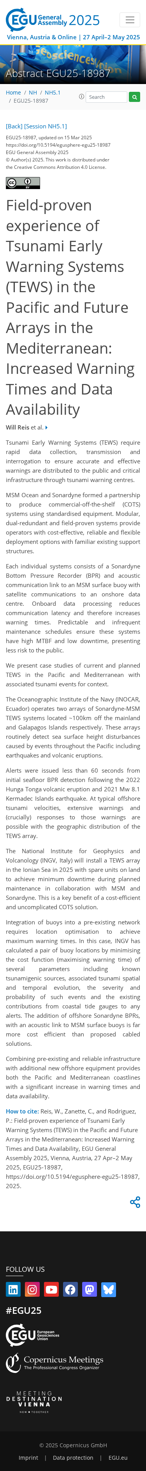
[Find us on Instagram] (32, 1291)
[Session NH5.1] (45, 126)
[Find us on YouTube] (51, 1291)
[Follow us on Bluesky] (108, 1291)
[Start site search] (134, 97)
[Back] (14, 126)
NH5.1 (53, 92)
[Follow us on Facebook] (70, 1291)
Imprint (28, 1457)
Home (13, 92)
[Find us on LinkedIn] (13, 1291)
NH (33, 92)
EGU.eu (118, 1457)
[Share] (134, 1204)
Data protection (73, 1457)
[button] (81, 96)
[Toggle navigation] (130, 19)
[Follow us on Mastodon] (89, 1291)
